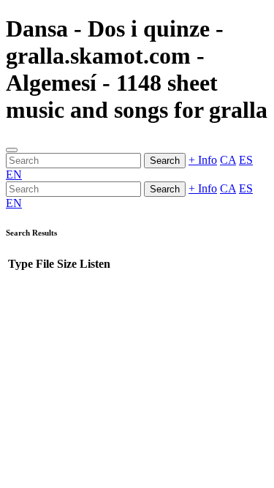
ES (246, 160)
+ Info (203, 160)
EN (14, 174)
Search (165, 160)
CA (228, 160)
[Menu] (12, 150)
